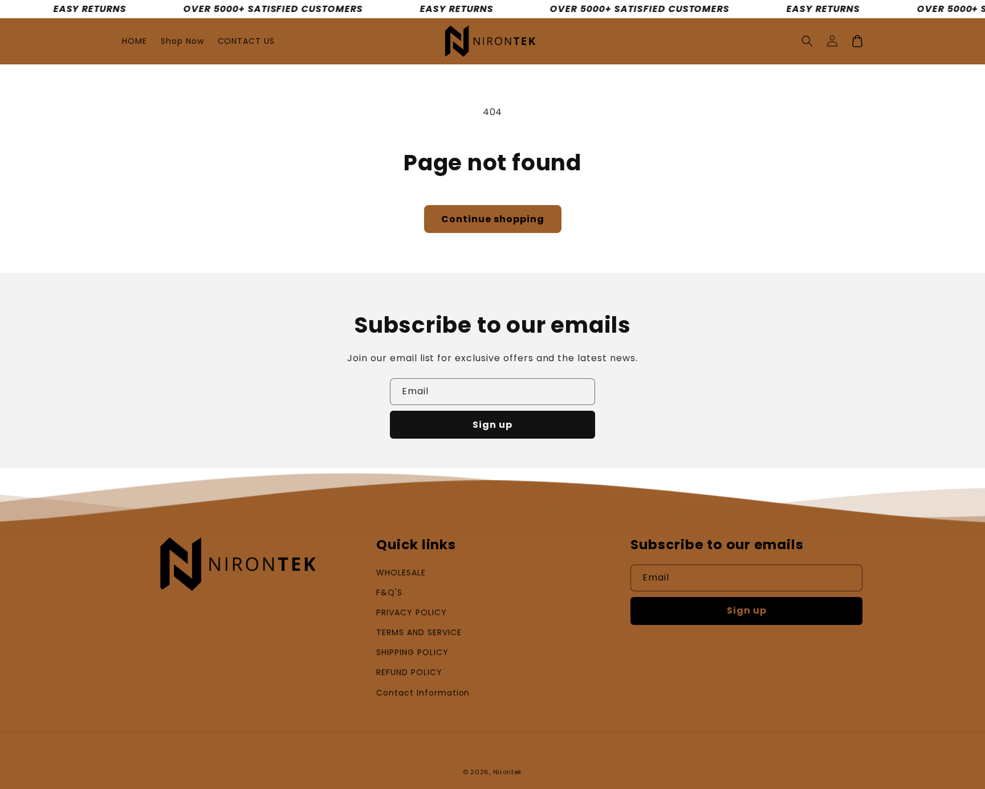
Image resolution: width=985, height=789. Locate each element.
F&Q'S (389, 592)
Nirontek (508, 771)
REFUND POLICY (409, 672)
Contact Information (423, 692)
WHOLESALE (401, 572)
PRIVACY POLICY (411, 612)
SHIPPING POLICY (412, 652)
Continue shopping (492, 219)
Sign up (492, 424)
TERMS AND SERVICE (418, 632)
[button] (807, 41)
